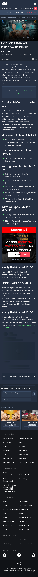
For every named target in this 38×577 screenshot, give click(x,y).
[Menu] (34, 3)
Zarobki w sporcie (25, 505)
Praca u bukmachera (10, 509)
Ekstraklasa (23, 451)
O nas (6, 540)
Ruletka (5, 517)
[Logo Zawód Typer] (5, 3)
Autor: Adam (5, 59)
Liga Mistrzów (7, 459)
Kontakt (23, 540)
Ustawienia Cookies (27, 544)
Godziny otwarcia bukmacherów (9, 474)
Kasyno (5, 513)
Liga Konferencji (8, 463)
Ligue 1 (21, 443)
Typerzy (5, 505)
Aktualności (23, 501)
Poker (21, 513)
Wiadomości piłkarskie (27, 463)
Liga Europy (23, 459)
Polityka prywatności (11, 544)
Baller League (24, 525)
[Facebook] (4, 555)
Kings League (24, 529)
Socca (5, 529)
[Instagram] (19, 555)
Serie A (5, 455)
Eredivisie (22, 447)
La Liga (5, 447)
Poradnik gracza (25, 479)
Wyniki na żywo (8, 439)
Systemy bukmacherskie (24, 474)
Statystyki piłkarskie (26, 439)
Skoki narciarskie (8, 521)
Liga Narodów (24, 455)
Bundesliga (6, 451)
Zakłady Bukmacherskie (8, 480)
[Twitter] (33, 555)
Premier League (8, 443)
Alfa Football (7, 525)
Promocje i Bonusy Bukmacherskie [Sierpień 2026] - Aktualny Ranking (9, 488)
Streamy (6, 501)
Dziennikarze (23, 509)
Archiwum (23, 521)
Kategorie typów (25, 517)
